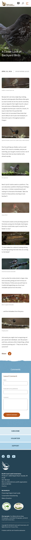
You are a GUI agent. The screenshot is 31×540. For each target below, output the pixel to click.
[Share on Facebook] (9, 353)
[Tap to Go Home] (8, 3)
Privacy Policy (14, 527)
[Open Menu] (27, 3)
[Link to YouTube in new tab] (13, 457)
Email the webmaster (19, 530)
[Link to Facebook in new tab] (3, 457)
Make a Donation (7, 498)
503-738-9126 (6, 480)
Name (4, 380)
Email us (4, 486)
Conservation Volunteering (10, 496)
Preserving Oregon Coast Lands (11, 493)
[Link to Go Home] (6, 469)
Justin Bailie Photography (15, 518)
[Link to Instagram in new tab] (8, 457)
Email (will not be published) (10, 389)
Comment (5, 397)
